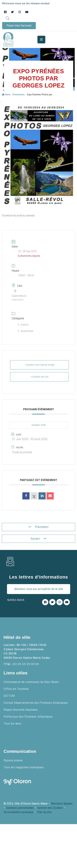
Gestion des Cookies (50, 808)
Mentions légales (62, 803)
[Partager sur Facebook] (26, 495)
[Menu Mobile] (41, 39)
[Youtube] (27, 12)
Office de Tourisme (16, 689)
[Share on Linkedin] (42, 495)
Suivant (35, 538)
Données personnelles (20, 808)
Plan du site (44, 812)
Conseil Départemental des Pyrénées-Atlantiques (36, 702)
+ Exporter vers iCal (39, 377)
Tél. (22, 664)
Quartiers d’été (39, 425)
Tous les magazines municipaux (24, 767)
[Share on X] (34, 495)
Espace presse (13, 760)
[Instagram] (19, 12)
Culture (24, 324)
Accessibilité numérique (18, 812)
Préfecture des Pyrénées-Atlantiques (28, 716)
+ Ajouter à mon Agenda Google (39, 365)
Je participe (26, 330)
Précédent (42, 527)
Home (7, 94)
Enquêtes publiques (24, 735)
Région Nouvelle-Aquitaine (21, 709)
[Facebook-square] (5, 12)
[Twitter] (12, 12)
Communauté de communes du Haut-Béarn (31, 682)
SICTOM (9, 696)
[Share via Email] (50, 495)
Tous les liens (12, 723)
